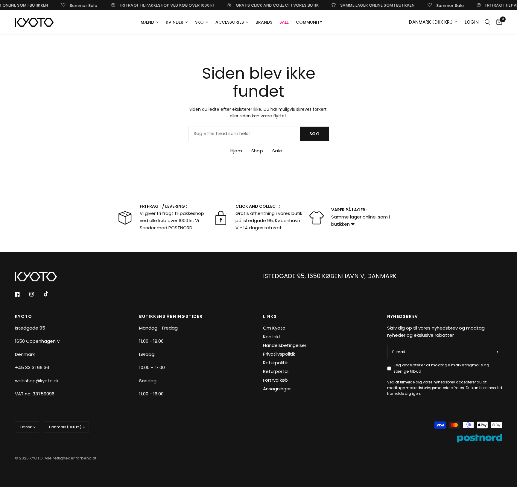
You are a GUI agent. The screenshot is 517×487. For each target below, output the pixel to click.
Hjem (236, 150)
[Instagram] (35, 294)
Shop (257, 150)
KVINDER (174, 22)
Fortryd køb (275, 380)
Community (309, 22)
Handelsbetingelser (284, 345)
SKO (199, 22)
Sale (277, 150)
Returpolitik (275, 362)
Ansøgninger (277, 389)
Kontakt (272, 336)
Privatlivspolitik (279, 354)
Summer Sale (77, 5)
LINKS (270, 316)
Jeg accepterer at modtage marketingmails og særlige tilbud (441, 368)
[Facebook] (21, 294)
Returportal (275, 371)
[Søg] (487, 22)
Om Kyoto (274, 328)
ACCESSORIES (229, 22)
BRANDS (264, 22)
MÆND (147, 22)
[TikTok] (50, 294)
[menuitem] (149, 22)
